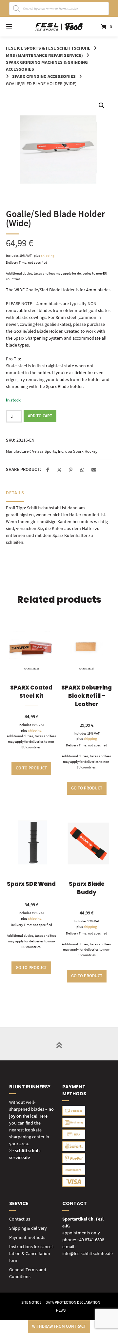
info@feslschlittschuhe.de (87, 1253)
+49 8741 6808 (90, 1240)
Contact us (19, 1219)
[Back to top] (59, 1044)
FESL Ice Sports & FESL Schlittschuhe (48, 48)
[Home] (59, 26)
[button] (102, 105)
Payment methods (27, 1237)
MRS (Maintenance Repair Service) (44, 55)
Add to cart (40, 415)
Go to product (31, 767)
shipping (47, 255)
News (61, 1310)
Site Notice (31, 1302)
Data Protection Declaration (73, 1302)
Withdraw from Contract (59, 1326)
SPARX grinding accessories (44, 76)
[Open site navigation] (16, 26)
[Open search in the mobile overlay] (59, 8)
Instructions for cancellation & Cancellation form (31, 1253)
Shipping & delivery (28, 1228)
